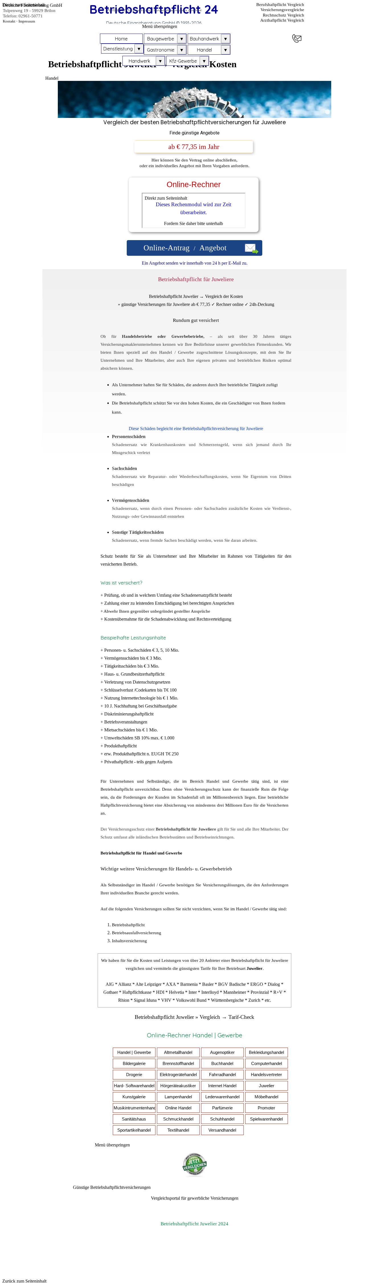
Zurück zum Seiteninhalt (24, 1281)
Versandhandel (222, 1130)
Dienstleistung (118, 49)
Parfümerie (222, 1108)
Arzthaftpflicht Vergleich (282, 20)
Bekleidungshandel (266, 1052)
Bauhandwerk (204, 39)
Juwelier (266, 1085)
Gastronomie (160, 50)
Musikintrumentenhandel (136, 1108)
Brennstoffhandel (178, 1063)
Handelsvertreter (266, 1074)
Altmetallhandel (178, 1052)
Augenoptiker (222, 1052)
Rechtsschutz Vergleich (283, 15)
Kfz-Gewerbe (183, 61)
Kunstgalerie (134, 1097)
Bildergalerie (134, 1063)
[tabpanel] (194, 128)
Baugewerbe (160, 39)
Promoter (266, 1108)
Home (121, 39)
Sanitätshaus (134, 1119)
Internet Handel (222, 1085)
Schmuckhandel (178, 1119)
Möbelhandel (266, 1097)
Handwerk (139, 61)
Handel (204, 50)
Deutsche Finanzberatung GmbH (32, 5)
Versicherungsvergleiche (282, 9)
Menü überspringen (159, 26)
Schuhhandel (222, 1119)
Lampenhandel (178, 1097)
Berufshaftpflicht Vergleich (280, 4)
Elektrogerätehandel (178, 1074)
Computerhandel (266, 1063)
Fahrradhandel (222, 1074)
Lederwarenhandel (222, 1097)
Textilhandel (178, 1130)
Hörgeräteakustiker (178, 1085)
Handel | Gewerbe (134, 1052)
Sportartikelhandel (134, 1130)
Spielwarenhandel (266, 1119)
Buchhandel (222, 1063)
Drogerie (134, 1074)
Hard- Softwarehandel (134, 1085)
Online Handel (178, 1108)
